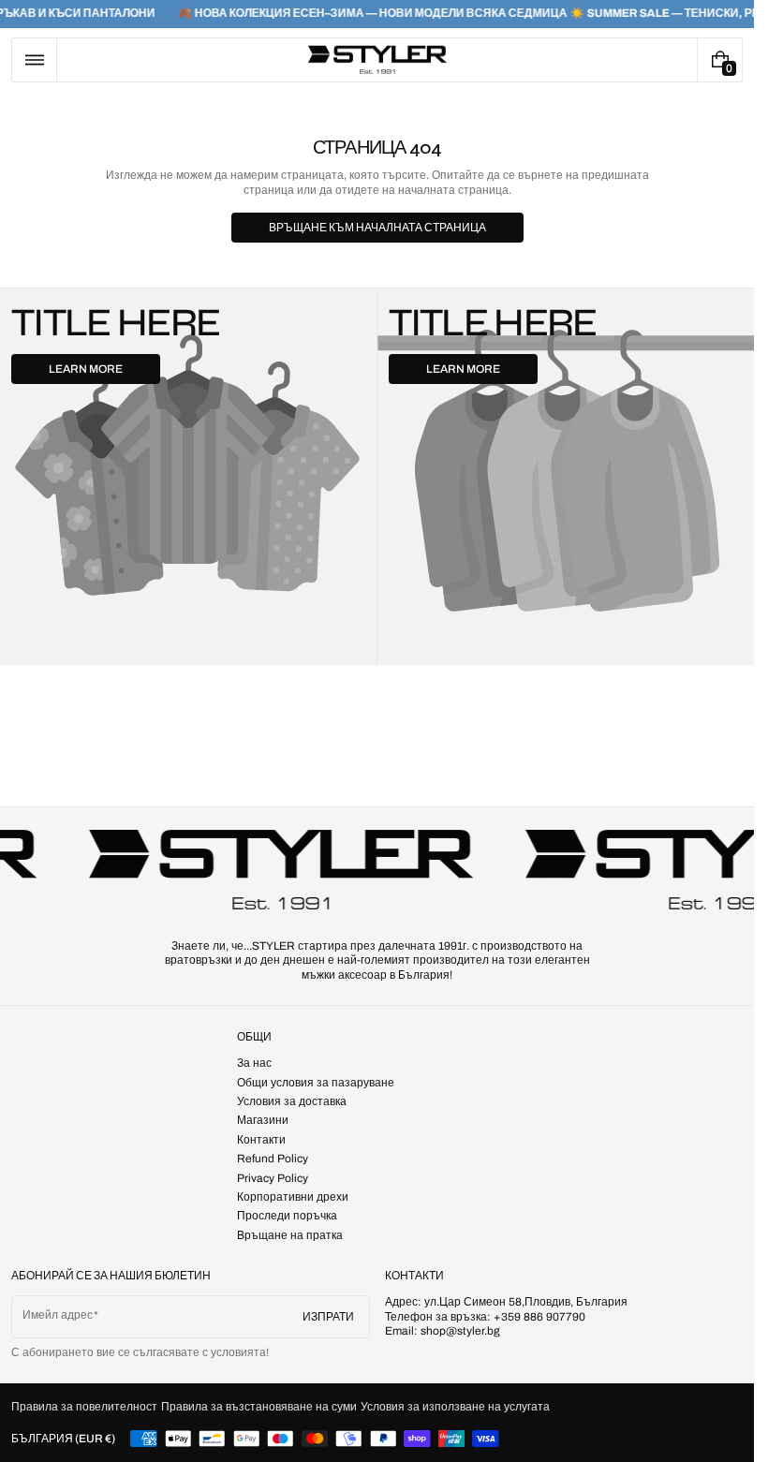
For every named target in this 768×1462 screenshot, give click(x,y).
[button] (34, 59)
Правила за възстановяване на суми (259, 1406)
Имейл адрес (57, 1315)
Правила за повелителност (84, 1406)
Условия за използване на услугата (455, 1406)
